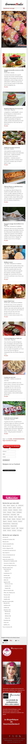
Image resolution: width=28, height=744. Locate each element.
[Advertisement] (12, 483)
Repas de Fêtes (6, 526)
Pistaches (10, 521)
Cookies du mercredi (9, 377)
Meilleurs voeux (8, 262)
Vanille (4, 530)
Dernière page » (13, 440)
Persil (23, 519)
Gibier (5, 580)
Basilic (14, 507)
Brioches (7, 611)
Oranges (9, 519)
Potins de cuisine (7, 559)
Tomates (21, 528)
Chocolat (10, 510)
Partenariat (5, 557)
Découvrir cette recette (14, 41)
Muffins (5, 624)
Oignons (20, 516)
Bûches (6, 613)
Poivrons (15, 521)
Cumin (4, 512)
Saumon (13, 528)
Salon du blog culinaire (9, 565)
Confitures (6, 605)
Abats (6, 571)
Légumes (13, 110)
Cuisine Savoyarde (7, 544)
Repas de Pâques (6, 528)
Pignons (5, 521)
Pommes (20, 521)
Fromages (6, 577)
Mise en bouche (7, 590)
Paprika (13, 519)
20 (15, 439)
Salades (12, 149)
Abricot (8, 505)
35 (19, 439)
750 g (4, 505)
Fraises (13, 512)
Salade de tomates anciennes (12, 147)
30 (18, 439)
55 (23, 439)
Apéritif (10, 507)
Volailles (6, 599)
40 (20, 439)
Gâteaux (7, 616)
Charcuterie (6, 569)
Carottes (5, 510)
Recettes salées (6, 567)
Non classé (5, 552)
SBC (17, 528)
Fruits (5, 622)
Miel (18, 514)
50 (22, 439)
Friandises (6, 620)
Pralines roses (14, 523)
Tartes (6, 618)
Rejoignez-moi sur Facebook (11, 464)
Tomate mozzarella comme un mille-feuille (14, 70)
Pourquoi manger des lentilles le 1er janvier (14, 224)
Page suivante (6, 440)
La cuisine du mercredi (8, 550)
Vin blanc (14, 530)
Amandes (5, 507)
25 (16, 439)
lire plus (6, 87)
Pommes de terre (6, 523)
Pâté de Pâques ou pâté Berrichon (13, 186)
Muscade (11, 516)
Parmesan (19, 519)
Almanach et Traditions (15, 226)
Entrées (12, 72)
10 (13, 439)
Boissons (5, 541)
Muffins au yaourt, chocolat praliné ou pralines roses (14, 16)
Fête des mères (6, 514)
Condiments (7, 573)
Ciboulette (15, 510)
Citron (20, 510)
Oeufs (15, 516)
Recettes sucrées (7, 601)
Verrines (9, 530)
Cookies (12, 378)
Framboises (19, 512)
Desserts (12, 419)
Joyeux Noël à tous (9, 301)
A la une (5, 537)
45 (21, 439)
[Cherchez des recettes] (17, 648)
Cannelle (19, 507)
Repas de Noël (14, 526)
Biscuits (5, 603)
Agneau (13, 505)
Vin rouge (19, 530)
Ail (16, 505)
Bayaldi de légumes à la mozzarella (13, 108)
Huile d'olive (13, 514)
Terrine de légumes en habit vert (13, 338)
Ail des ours (20, 505)
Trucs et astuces (6, 627)
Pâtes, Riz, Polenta (8, 592)
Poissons (6, 595)
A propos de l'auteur (7, 539)
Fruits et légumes (7, 548)
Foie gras (9, 512)
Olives (4, 519)
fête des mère (6, 546)
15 (14, 439)
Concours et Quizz (8, 563)
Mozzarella (5, 516)
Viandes (6, 597)
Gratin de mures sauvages (11, 418)
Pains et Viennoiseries (8, 555)
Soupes (6, 588)
